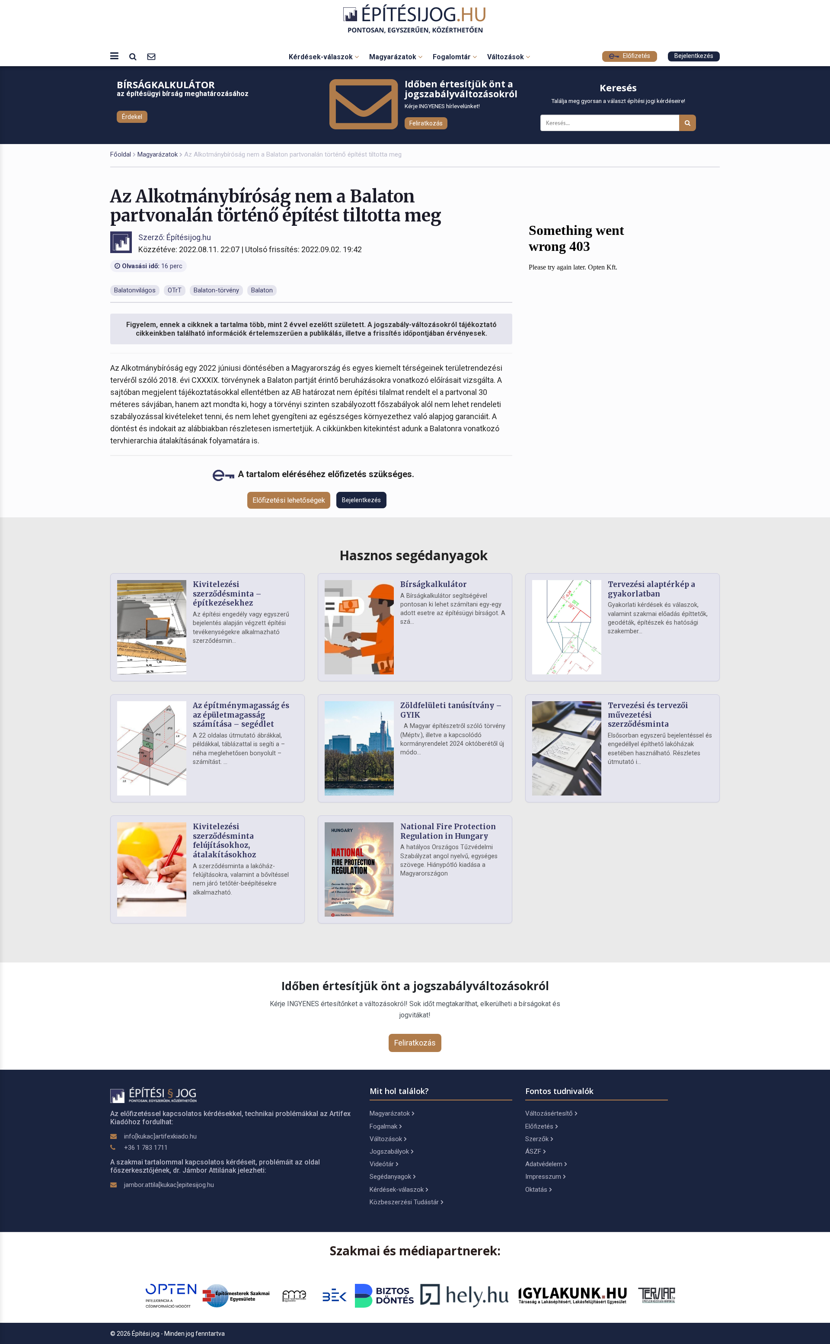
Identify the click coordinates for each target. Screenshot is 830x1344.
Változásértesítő (549, 1113)
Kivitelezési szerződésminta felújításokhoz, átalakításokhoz (224, 841)
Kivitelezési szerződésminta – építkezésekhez (227, 594)
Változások (506, 57)
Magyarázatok (393, 57)
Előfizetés (635, 56)
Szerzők (537, 1139)
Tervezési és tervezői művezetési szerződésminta (648, 715)
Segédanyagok (390, 1176)
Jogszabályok (389, 1151)
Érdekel (132, 116)
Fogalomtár (452, 57)
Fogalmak (383, 1126)
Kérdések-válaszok (321, 57)
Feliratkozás (426, 123)
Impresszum (543, 1176)
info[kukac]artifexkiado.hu (160, 1136)
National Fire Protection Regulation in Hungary (448, 831)
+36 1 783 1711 (146, 1148)
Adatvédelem (543, 1164)
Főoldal (120, 154)
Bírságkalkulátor (433, 584)
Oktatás (536, 1189)
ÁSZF (533, 1151)
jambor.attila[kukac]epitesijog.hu (169, 1185)
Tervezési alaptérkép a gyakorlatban (651, 589)
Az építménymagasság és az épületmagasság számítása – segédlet (241, 715)
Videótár (382, 1164)
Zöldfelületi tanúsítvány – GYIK (451, 710)
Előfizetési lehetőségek (288, 500)
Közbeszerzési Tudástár (404, 1202)
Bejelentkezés (693, 56)
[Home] (415, 19)
